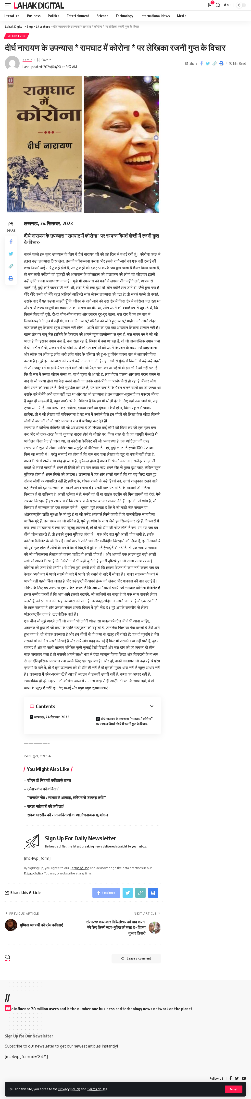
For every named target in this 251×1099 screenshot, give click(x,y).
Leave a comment (139, 958)
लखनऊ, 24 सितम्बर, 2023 (51, 717)
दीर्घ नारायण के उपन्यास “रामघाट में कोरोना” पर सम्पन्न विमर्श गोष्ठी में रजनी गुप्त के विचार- (124, 721)
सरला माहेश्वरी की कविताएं (45, 806)
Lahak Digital (38, 5)
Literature (16, 35)
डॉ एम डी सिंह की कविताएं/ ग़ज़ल (49, 780)
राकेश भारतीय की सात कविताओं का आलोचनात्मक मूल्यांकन (67, 814)
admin (27, 59)
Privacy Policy (69, 1089)
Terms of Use (97, 1089)
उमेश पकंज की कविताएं (42, 788)
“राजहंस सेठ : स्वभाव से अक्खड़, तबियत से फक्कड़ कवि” (66, 797)
